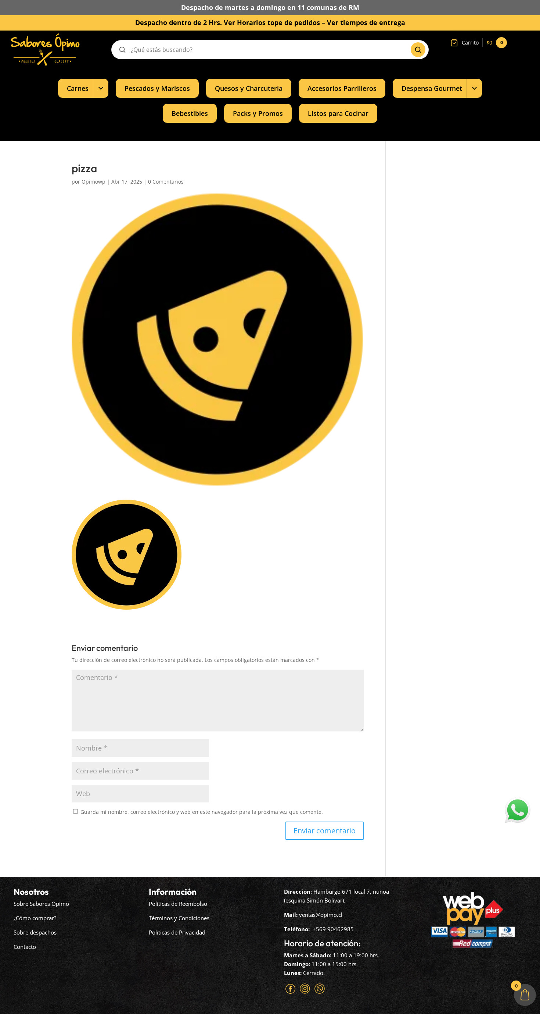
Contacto (25, 946)
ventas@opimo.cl (320, 914)
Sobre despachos (35, 932)
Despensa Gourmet (432, 88)
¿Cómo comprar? (35, 918)
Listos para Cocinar (338, 113)
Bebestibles (190, 113)
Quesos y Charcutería (248, 88)
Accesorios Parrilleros (342, 88)
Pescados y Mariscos (157, 88)
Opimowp (93, 181)
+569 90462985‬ (333, 929)
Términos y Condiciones (179, 918)
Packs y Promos (258, 113)
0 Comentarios (166, 181)
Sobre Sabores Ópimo (41, 903)
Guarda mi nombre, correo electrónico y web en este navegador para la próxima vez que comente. (201, 811)
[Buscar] (418, 49)
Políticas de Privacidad (177, 932)
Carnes (78, 88)
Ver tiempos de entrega (366, 22)
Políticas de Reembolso (178, 903)
